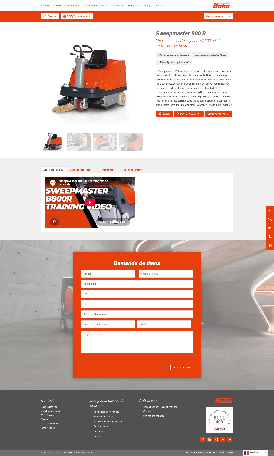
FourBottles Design (209, 453)
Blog (147, 5)
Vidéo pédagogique (54, 170)
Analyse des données (153, 416)
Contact (159, 5)
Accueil (45, 5)
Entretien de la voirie (94, 5)
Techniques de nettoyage (106, 412)
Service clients (101, 426)
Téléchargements (106, 170)
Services (116, 5)
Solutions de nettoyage (65, 5)
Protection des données (73, 453)
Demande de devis (181, 367)
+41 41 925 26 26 (49, 423)
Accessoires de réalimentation (109, 421)
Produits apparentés (132, 170)
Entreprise (133, 5)
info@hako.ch (48, 428)
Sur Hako (98, 431)
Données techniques (80, 170)
